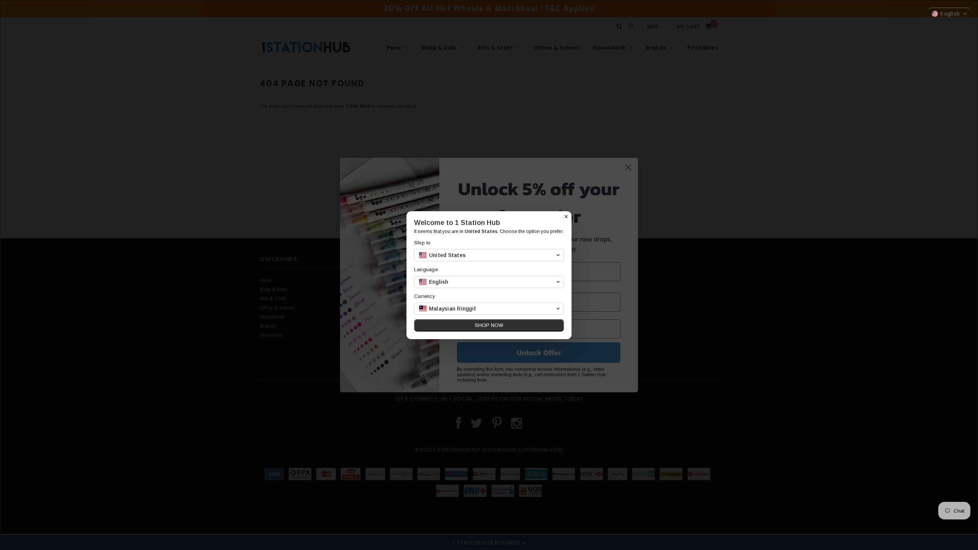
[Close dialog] (566, 216)
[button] (949, 14)
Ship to (422, 243)
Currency (424, 296)
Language (426, 269)
